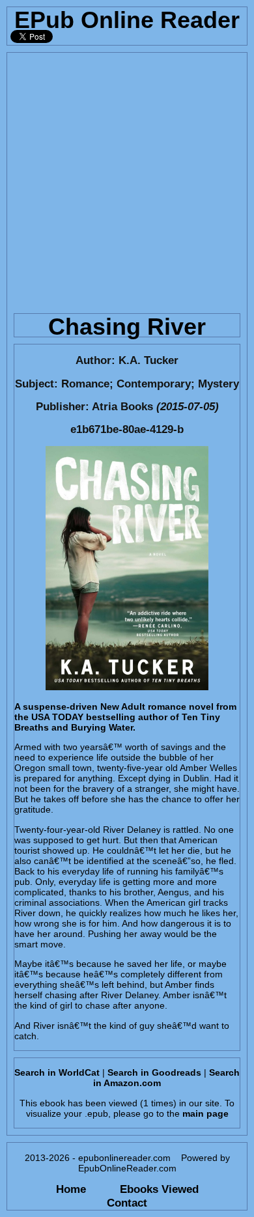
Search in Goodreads (154, 1072)
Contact (127, 1202)
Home (71, 1189)
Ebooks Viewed (159, 1189)
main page (205, 1113)
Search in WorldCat (57, 1072)
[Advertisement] (127, 180)
